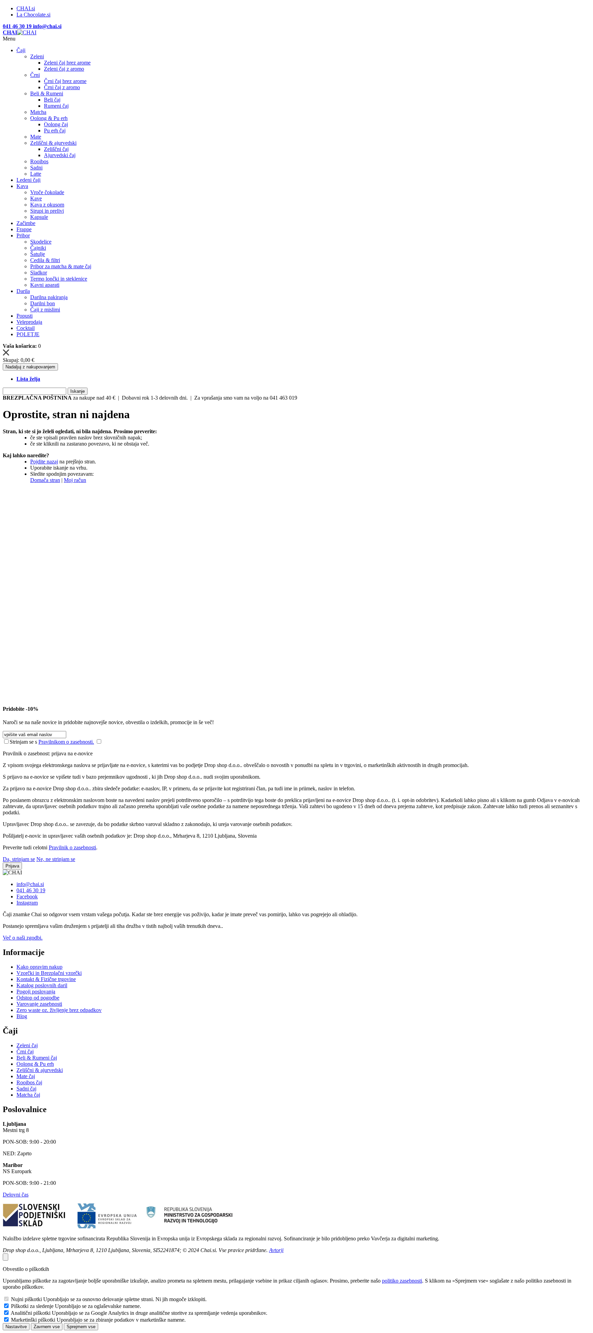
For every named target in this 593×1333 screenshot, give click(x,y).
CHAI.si (25, 8)
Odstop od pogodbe (37, 998)
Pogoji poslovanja (35, 991)
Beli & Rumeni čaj (36, 1058)
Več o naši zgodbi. (23, 938)
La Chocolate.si (33, 14)
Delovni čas (15, 1195)
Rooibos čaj (29, 1082)
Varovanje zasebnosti (39, 1004)
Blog (21, 1016)
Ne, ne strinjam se (55, 859)
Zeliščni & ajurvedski (39, 1070)
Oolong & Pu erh (35, 1064)
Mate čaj (25, 1076)
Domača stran (45, 480)
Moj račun (75, 480)
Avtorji (276, 1250)
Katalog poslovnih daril (41, 985)
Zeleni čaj (27, 1045)
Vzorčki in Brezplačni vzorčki (49, 973)
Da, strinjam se (19, 859)
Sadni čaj (26, 1089)
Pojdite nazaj (44, 461)
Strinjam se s (23, 742)
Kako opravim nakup (39, 967)
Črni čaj (25, 1051)
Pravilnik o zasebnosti (72, 847)
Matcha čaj (28, 1095)
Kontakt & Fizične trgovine (46, 979)
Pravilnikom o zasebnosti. (66, 742)
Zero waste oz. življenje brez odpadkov (59, 1010)
